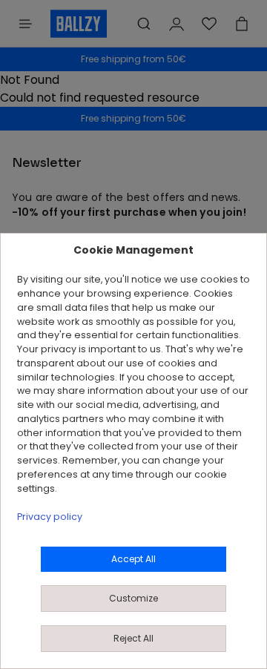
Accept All (133, 559)
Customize (133, 598)
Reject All (133, 638)
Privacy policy (49, 516)
